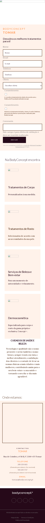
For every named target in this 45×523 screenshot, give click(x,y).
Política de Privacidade (11, 99)
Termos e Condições (27, 517)
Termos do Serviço (19, 146)
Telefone (7, 69)
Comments (8, 121)
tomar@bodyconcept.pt (22, 480)
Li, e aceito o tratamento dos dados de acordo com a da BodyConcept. (20, 98)
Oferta (6, 80)
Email (5, 58)
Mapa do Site (15, 517)
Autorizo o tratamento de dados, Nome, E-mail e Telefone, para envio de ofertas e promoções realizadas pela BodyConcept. (22, 113)
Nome (5, 47)
